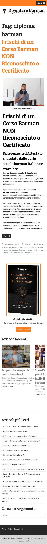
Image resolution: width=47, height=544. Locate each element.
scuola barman (14, 253)
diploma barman (25, 250)
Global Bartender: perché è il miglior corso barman (23, 481)
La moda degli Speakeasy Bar (14, 455)
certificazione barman (17, 247)
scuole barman (26, 253)
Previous (6, 222)
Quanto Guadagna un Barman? (15, 431)
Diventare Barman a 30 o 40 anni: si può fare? (20, 460)
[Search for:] (24, 515)
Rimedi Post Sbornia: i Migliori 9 (15, 450)
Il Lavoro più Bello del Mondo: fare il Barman (20, 427)
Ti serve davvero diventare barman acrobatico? (21, 441)
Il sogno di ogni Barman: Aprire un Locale (19, 486)
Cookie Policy (19, 529)
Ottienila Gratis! (23, 329)
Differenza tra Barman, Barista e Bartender (20, 436)
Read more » (8, 386)
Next (41, 222)
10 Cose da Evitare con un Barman (16, 445)
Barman (28, 244)
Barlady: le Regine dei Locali (14, 464)
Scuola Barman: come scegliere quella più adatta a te (23, 469)
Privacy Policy (7, 529)
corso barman (32, 247)
